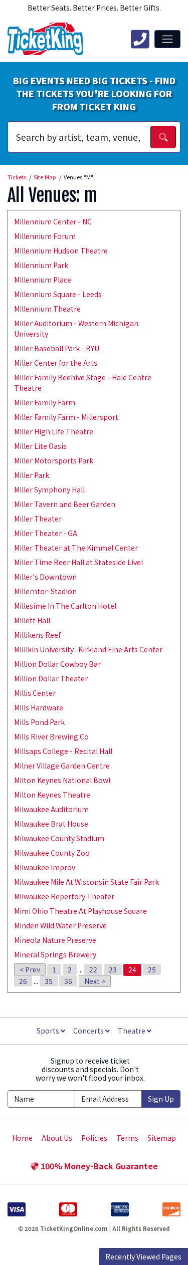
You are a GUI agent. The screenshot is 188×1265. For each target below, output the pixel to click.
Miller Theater (38, 519)
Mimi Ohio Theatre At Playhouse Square (80, 911)
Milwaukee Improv (44, 867)
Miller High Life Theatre (53, 431)
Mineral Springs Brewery (55, 954)
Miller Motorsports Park (53, 460)
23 (113, 969)
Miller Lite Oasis (40, 446)
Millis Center (35, 693)
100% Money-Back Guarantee (98, 1166)
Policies (94, 1138)
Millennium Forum (45, 236)
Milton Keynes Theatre (52, 795)
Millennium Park (41, 265)
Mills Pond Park (39, 722)
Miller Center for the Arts (55, 363)
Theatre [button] (132, 1031)
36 (68, 981)
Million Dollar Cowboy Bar (57, 664)
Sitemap (161, 1138)
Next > (94, 981)
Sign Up (161, 1099)
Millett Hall (32, 620)
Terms (127, 1138)
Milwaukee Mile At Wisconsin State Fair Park (86, 882)
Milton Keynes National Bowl (62, 780)
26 (23, 981)
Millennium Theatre (47, 309)
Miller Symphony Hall (49, 489)
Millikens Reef (37, 635)
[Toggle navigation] (167, 39)
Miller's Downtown (45, 577)
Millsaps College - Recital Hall (63, 751)
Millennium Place (42, 280)
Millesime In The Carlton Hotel (65, 606)
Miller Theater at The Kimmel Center (76, 548)
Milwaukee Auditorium (51, 809)
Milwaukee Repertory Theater (64, 896)
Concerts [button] (89, 1031)
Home (22, 1138)
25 (152, 969)
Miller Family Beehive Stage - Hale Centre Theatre (82, 382)
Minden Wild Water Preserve (60, 925)
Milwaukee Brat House (51, 824)
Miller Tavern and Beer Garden (64, 504)
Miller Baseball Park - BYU (56, 348)
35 (49, 981)
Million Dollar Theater (51, 678)
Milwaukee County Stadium (59, 838)
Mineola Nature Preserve (55, 940)
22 (93, 969)
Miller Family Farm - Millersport (66, 417)
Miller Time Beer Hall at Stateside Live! (78, 562)
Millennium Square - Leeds (58, 294)
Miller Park (31, 475)
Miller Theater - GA (45, 533)
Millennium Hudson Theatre (61, 250)
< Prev (30, 969)
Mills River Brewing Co (51, 736)
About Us (57, 1138)
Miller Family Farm (44, 402)
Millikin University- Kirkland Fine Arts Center (88, 649)
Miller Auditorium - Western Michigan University (76, 328)
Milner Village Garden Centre (62, 766)
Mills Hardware (38, 707)
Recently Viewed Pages (143, 1256)
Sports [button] (49, 1031)
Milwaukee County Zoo (52, 853)
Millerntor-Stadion (45, 591)
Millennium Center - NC (53, 221)
